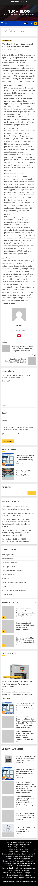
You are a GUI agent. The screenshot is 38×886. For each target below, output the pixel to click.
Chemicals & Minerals (9, 563)
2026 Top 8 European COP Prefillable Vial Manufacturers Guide (25, 829)
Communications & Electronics (12, 571)
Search (6, 487)
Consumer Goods (8, 575)
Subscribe (35, 23)
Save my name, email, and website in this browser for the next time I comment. (18, 428)
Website (5, 420)
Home (7, 842)
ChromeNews (27, 882)
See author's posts (19, 330)
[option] (19, 613)
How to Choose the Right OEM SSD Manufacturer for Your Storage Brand (25, 626)
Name (4, 406)
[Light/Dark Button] (26, 23)
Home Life (5, 579)
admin (19, 325)
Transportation (7, 594)
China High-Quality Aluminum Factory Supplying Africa (23, 473)
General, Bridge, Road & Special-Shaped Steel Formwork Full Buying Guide (25, 459)
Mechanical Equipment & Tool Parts (14, 583)
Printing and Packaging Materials (14, 591)
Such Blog (19, 11)
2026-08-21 (20, 477)
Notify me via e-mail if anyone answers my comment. (17, 435)
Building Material (7, 40)
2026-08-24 (20, 464)
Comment (6, 381)
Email (4, 413)
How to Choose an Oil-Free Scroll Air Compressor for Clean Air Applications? (26, 640)
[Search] (31, 23)
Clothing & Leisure (8, 567)
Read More (6, 698)
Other (4, 587)
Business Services (8, 559)
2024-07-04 (6, 49)
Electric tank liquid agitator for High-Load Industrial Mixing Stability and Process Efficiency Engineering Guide (17, 532)
